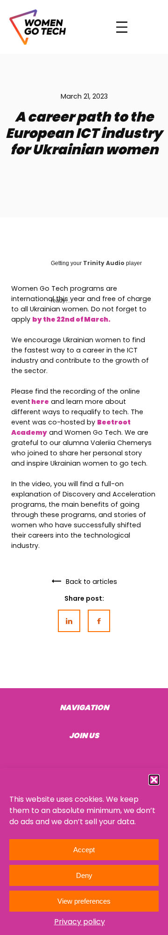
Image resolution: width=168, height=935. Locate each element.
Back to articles (91, 581)
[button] (154, 779)
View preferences (84, 901)
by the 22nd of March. (71, 319)
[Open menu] (121, 27)
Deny (84, 875)
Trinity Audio (104, 263)
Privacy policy (79, 921)
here (39, 401)
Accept (84, 850)
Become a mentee (84, 753)
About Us (84, 725)
